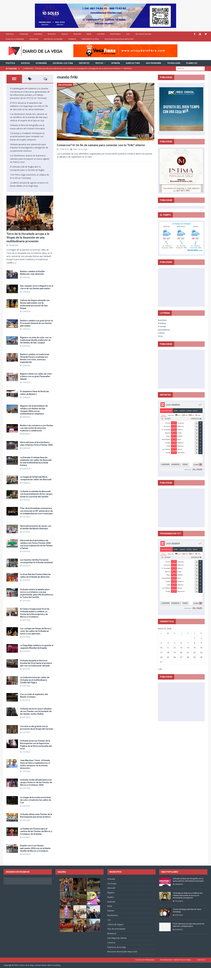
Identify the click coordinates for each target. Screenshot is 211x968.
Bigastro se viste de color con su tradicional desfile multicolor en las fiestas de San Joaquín (35, 340)
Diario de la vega (80, 149)
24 (161, 657)
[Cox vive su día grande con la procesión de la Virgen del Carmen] (12, 729)
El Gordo (162, 326)
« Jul (160, 669)
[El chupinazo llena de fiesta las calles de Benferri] (12, 394)
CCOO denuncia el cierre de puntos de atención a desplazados (188, 925)
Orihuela (9, 34)
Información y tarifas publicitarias (175, 960)
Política (10, 63)
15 (194, 647)
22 (194, 652)
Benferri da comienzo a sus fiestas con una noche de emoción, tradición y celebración (36, 428)
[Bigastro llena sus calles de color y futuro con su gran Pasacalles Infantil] (12, 377)
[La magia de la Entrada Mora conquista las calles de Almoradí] (12, 480)
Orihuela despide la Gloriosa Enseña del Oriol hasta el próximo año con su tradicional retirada (36, 663)
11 (168, 647)
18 (168, 652)
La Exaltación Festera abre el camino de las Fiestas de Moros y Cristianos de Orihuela (36, 831)
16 (201, 647)
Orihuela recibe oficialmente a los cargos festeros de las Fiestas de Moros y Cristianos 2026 (36, 782)
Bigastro (52, 34)
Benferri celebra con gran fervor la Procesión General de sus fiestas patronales (36, 323)
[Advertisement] (181, 287)
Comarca (72, 39)
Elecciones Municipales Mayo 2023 (119, 39)
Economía (41, 63)
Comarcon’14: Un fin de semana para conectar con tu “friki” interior (101, 145)
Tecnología (173, 63)
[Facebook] (194, 33)
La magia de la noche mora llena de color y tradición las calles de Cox (35, 800)
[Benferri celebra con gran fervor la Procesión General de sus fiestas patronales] (12, 323)
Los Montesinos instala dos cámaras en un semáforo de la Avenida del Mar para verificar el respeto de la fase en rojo (28, 117)
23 (201, 652)
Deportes (84, 63)
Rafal (89, 34)
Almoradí (38, 34)
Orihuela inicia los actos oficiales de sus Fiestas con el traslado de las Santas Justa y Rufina (36, 711)
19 (174, 652)
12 (174, 647)
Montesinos (115, 34)
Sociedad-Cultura (63, 63)
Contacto (201, 960)
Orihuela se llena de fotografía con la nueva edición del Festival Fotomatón (188, 879)
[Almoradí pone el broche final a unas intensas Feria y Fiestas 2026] (12, 445)
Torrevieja (23, 34)
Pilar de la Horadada (15, 39)
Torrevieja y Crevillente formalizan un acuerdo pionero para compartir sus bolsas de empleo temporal (27, 136)
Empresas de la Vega (90, 39)
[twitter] (205, 33)
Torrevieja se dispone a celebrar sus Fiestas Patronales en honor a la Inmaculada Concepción (188, 895)
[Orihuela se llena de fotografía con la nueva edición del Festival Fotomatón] (165, 881)
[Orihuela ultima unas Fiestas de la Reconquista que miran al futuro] (12, 817)
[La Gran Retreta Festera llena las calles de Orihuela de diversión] (12, 577)
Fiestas (99, 63)
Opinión (115, 63)
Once (160, 336)
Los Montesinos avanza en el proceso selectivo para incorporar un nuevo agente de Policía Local (29, 158)
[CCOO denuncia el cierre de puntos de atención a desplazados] (165, 927)
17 (161, 652)
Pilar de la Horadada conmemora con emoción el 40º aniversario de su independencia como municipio (36, 511)
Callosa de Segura (143, 34)
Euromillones (164, 329)
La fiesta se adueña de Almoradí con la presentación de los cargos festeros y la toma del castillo (36, 494)
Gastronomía (153, 63)
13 (181, 647)
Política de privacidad (144, 960)
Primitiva (162, 323)
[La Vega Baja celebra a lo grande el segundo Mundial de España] (12, 648)
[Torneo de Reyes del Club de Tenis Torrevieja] (165, 912)
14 (188, 647)
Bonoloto (162, 320)
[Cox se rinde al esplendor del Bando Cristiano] (12, 697)
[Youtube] (200, 33)
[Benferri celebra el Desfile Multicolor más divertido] (12, 274)
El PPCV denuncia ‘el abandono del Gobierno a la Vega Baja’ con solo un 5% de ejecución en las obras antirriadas (29, 106)
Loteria (161, 332)
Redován (77, 34)
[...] (14, 262)
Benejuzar (34, 39)
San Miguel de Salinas (53, 39)
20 (181, 652)
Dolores (100, 34)
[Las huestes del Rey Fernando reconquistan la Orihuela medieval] (12, 563)
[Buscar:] (190, 68)
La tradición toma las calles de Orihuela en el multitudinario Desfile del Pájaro (34, 680)
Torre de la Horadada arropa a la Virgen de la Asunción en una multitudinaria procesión (27, 237)
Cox (127, 34)
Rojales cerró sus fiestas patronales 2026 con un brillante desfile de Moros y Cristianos (35, 848)
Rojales (64, 34)
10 (161, 647)
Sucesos (25, 63)
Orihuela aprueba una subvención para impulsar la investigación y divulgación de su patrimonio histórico (29, 147)
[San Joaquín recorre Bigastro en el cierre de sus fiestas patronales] (12, 289)
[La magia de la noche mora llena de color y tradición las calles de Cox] (12, 800)
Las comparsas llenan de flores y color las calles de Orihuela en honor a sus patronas (35, 631)
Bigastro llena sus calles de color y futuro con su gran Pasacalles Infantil (36, 376)
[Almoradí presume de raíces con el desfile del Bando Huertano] (12, 529)
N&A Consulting (53, 965)
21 (188, 652)
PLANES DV (191, 63)
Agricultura (133, 63)
